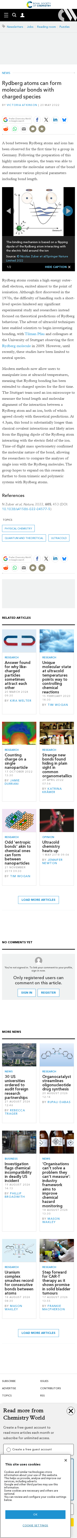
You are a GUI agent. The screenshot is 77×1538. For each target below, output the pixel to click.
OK (35, 1514)
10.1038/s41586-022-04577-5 (26, 509)
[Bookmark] (42, 129)
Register (48, 992)
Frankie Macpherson (53, 1307)
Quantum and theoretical (24, 538)
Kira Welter (20, 700)
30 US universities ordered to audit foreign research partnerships (16, 1087)
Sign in (26, 992)
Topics (7, 1395)
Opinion (48, 837)
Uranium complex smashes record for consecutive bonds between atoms (19, 1283)
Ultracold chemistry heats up (51, 846)
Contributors (50, 1388)
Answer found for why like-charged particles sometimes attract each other (17, 675)
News (6, 73)
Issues (44, 1381)
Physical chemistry (18, 528)
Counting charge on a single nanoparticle (16, 761)
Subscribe (9, 1381)
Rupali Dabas (59, 1102)
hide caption (56, 267)
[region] (35, 1496)
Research (12, 657)
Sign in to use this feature (55, 110)
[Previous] (9, 211)
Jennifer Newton (52, 861)
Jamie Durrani (12, 782)
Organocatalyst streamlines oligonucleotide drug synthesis (56, 1083)
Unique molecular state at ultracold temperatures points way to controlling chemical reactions (56, 677)
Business (11, 1158)
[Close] (65, 1460)
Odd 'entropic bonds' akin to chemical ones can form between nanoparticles (18, 853)
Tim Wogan (58, 705)
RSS (42, 1395)
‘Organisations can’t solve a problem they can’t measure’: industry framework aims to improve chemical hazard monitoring (56, 1184)
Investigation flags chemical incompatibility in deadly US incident (18, 1172)
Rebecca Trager (15, 1112)
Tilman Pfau (35, 334)
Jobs (30, 27)
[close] (74, 110)
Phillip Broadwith (15, 1195)
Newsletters (15, 27)
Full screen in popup (6, 191)
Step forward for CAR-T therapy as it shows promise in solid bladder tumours (56, 1283)
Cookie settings (35, 1525)
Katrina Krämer (52, 790)
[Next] (68, 211)
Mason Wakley (51, 1220)
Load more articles (38, 900)
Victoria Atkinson (22, 105)
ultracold (59, 538)
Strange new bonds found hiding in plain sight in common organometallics (57, 765)
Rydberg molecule (16, 346)
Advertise (9, 1388)
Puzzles (65, 27)
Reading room (46, 27)
